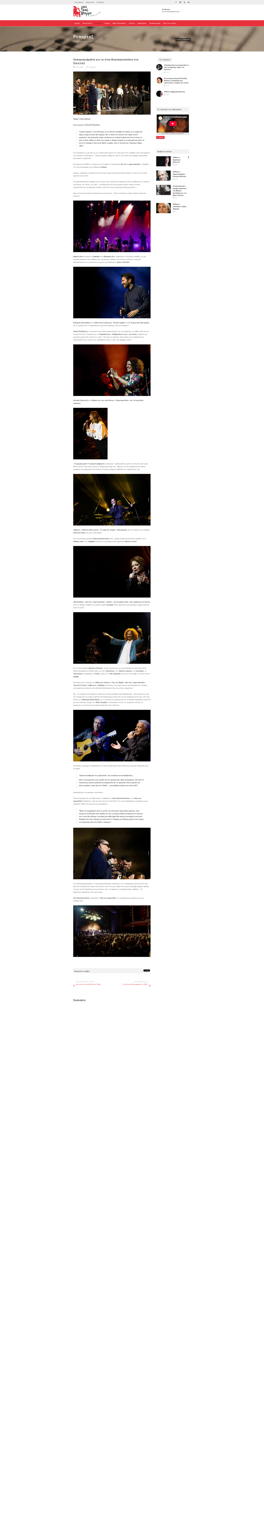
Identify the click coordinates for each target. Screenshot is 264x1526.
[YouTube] (184, 2)
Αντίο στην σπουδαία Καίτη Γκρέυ (88, 984)
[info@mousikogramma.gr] (189, 2)
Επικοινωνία (90, 2)
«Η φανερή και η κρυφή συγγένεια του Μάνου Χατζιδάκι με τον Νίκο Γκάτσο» (180, 190)
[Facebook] (176, 2)
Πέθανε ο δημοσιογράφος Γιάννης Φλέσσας (179, 174)
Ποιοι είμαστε (78, 2)
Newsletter (100, 2)
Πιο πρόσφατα (164, 60)
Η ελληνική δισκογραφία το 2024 (135, 984)
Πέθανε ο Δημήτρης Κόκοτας (174, 92)
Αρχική (178, 39)
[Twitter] (180, 2)
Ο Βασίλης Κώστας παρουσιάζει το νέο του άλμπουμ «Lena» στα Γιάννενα (176, 67)
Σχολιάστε (92, 67)
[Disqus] (112, 1031)
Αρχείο (160, 137)
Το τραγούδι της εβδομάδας (169, 109)
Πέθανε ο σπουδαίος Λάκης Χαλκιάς (179, 206)
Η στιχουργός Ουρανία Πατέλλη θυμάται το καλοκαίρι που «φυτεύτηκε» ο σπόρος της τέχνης (176, 80)
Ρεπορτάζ (186, 39)
